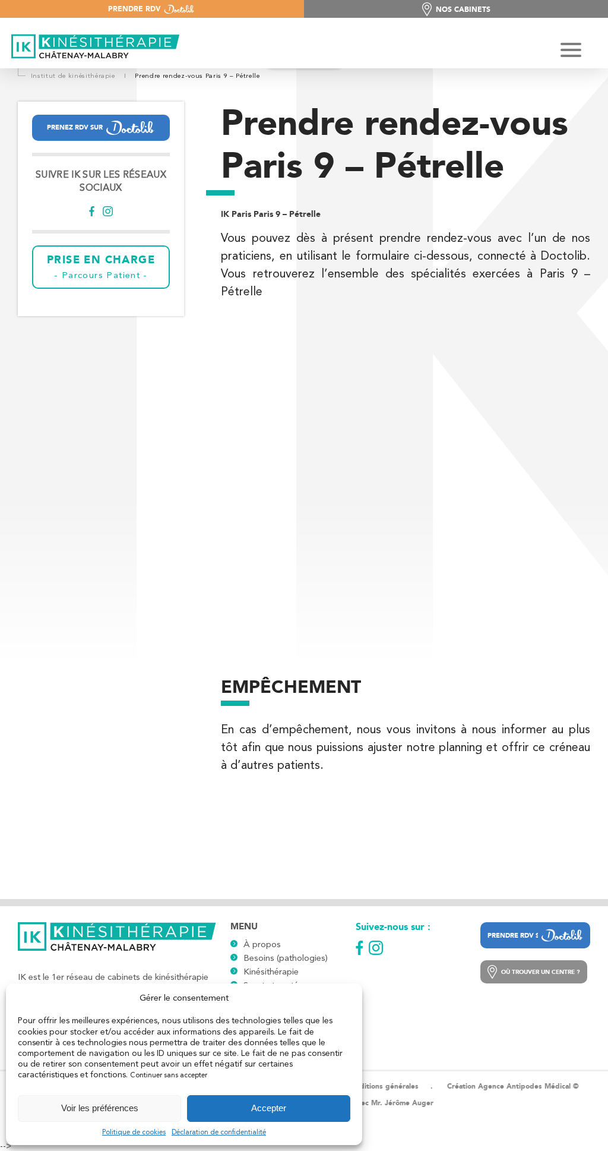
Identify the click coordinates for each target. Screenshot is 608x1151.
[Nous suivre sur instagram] (108, 212)
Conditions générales (383, 1086)
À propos (262, 944)
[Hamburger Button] (571, 51)
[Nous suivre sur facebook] (91, 212)
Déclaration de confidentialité (219, 1132)
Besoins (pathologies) (285, 958)
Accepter (268, 1108)
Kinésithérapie (271, 971)
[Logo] (92, 47)
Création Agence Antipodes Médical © (513, 1086)
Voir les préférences (99, 1108)
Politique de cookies (134, 1132)
